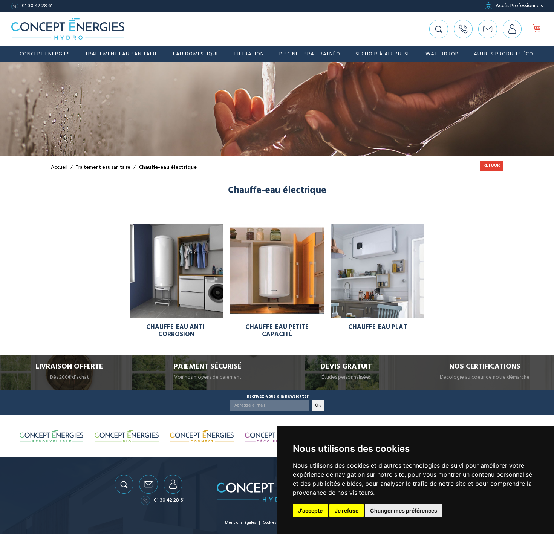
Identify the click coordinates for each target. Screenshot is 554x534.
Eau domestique (196, 54)
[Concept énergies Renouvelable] (52, 436)
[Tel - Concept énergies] (463, 29)
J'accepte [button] (310, 510)
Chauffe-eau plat (377, 327)
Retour (491, 165)
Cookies (269, 522)
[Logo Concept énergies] (67, 29)
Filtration (249, 54)
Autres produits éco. (504, 54)
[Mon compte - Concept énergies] (512, 29)
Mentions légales (240, 522)
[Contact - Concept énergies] (487, 29)
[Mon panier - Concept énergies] (536, 29)
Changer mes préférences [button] (403, 510)
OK (318, 405)
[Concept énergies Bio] (127, 436)
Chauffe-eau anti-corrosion (176, 330)
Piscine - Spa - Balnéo (309, 54)
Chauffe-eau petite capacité (277, 330)
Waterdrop (442, 54)
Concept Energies (45, 54)
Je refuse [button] (346, 510)
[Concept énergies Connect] (202, 436)
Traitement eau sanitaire (121, 54)
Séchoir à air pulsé (382, 54)
